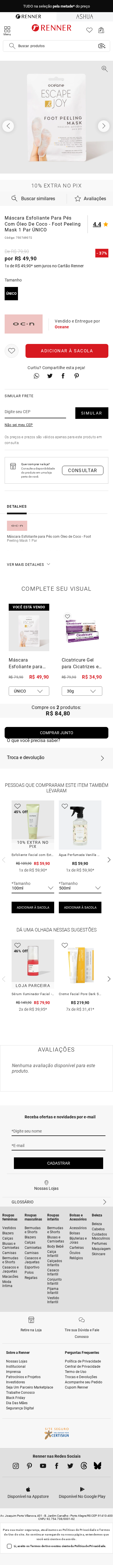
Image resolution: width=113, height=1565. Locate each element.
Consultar (82, 470)
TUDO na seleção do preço (56, 6)
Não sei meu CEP (19, 425)
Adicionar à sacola (67, 350)
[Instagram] (15, 1466)
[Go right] (104, 126)
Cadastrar (58, 1163)
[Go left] (8, 126)
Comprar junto (56, 732)
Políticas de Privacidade (79, 1529)
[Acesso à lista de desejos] (89, 31)
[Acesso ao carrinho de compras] (101, 31)
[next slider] (3, 859)
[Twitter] (70, 1466)
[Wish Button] (12, 351)
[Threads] (84, 1467)
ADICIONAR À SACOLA (33, 907)
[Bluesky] (97, 1467)
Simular (91, 413)
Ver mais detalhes (25, 565)
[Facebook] (56, 1466)
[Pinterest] (29, 1466)
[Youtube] (43, 1466)
